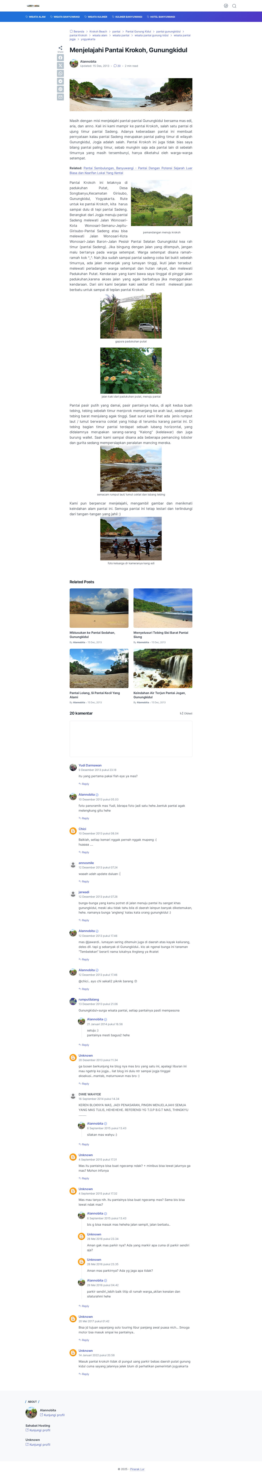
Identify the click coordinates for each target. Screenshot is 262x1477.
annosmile (86, 863)
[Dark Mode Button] (226, 5)
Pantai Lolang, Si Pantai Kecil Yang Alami (95, 695)
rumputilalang (89, 999)
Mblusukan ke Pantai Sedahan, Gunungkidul (92, 635)
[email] (60, 97)
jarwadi (84, 892)
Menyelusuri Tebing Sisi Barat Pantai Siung (160, 635)
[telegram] (60, 81)
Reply (85, 783)
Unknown (86, 1055)
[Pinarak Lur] (33, 5)
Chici (82, 829)
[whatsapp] (60, 73)
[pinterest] (60, 89)
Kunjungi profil (54, 1415)
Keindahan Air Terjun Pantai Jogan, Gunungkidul (159, 695)
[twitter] (60, 65)
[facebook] (60, 57)
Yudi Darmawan (90, 765)
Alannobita (87, 794)
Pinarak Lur (137, 1469)
